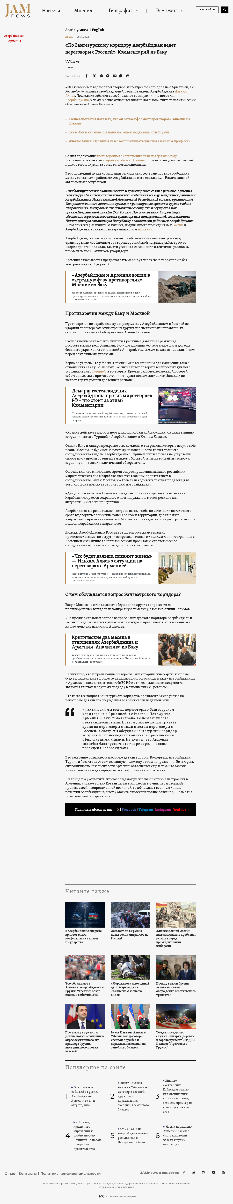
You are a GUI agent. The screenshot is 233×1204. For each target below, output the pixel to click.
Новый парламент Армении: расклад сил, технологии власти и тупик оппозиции (177, 1136)
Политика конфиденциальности (70, 1173)
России (177, 225)
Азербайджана (77, 100)
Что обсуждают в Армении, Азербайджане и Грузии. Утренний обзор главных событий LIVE (84, 989)
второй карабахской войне (124, 160)
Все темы (167, 11)
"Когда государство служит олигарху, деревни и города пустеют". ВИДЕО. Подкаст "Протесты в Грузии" (175, 1040)
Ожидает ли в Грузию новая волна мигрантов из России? (129, 935)
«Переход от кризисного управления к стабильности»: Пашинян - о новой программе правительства (87, 1135)
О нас (10, 1173)
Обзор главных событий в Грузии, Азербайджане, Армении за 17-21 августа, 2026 (84, 1096)
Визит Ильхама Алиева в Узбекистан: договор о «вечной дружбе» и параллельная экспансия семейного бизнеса (128, 1040)
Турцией (99, 371)
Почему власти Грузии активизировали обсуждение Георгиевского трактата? (176, 989)
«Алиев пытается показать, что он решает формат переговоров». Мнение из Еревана (129, 121)
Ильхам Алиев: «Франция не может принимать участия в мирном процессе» (129, 141)
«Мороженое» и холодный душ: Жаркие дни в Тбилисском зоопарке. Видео (130, 989)
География (121, 11)
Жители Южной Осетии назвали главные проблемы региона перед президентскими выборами (176, 938)
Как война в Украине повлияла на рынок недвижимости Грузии (119, 132)
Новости (51, 11)
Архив (70, 36)
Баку (69, 67)
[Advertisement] (130, 850)
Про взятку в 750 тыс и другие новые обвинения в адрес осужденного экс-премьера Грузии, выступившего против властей (84, 1042)
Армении (145, 229)
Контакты (28, 1173)
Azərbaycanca (77, 30)
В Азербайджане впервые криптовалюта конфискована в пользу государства (83, 936)
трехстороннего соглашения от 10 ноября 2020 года (137, 156)
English (98, 30)
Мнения (83, 11)
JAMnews (72, 61)
